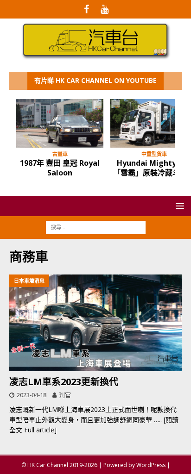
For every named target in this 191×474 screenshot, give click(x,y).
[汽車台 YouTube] (104, 9)
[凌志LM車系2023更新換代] (95, 322)
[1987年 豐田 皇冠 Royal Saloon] (59, 123)
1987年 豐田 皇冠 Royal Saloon (60, 168)
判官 (65, 395)
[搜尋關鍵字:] (96, 227)
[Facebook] (86, 9)
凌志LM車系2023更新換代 (63, 381)
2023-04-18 (31, 395)
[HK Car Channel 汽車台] (95, 57)
